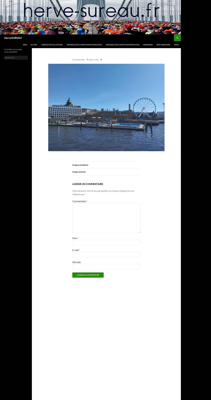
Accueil (34, 45)
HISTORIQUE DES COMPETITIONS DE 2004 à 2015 (84, 45)
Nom (75, 238)
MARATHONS (148, 45)
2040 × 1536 (93, 60)
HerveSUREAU (13, 37)
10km (25, 45)
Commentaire (79, 201)
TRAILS (176, 45)
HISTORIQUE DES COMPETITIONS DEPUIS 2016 (122, 45)
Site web (76, 262)
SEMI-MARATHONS (163, 45)
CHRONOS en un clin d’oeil (52, 45)
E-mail (76, 250)
